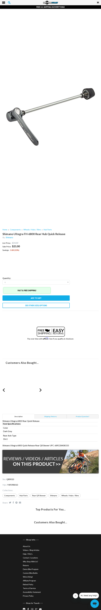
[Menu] (3, 3)
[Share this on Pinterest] (16, 502)
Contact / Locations (30, 558)
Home (4, 229)
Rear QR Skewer (39, 495)
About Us (26, 546)
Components (15, 229)
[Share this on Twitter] (9, 502)
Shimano (9, 237)
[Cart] (98, 4)
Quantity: (6, 278)
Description (18, 416)
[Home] (50, 2)
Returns (26, 565)
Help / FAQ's (27, 554)
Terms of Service (29, 588)
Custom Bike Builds (30, 573)
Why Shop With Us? (30, 562)
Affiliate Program (29, 581)
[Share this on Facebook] (13, 502)
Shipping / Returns (50, 416)
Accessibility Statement (32, 592)
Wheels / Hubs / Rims (32, 229)
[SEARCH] (9, 2)
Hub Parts (48, 229)
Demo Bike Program (30, 569)
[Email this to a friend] (19, 502)
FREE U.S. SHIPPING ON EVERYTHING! (50, 7)
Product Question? (82, 416)
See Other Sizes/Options (36, 305)
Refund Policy (28, 584)
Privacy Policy (28, 596)
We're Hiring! (28, 577)
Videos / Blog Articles (31, 550)
